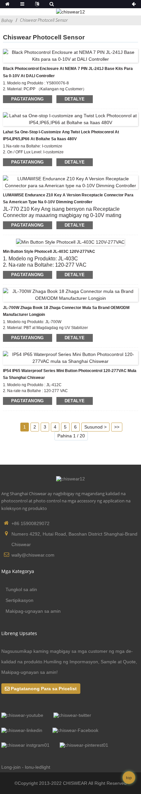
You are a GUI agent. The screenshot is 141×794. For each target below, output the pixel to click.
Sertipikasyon (19, 600)
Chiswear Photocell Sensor (44, 20)
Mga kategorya (17, 571)
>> (116, 427)
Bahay (7, 20)
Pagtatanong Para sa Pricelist (44, 688)
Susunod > (95, 427)
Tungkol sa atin (21, 589)
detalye (75, 99)
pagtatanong (27, 99)
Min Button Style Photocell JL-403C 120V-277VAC (49, 251)
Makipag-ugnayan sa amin (33, 611)
